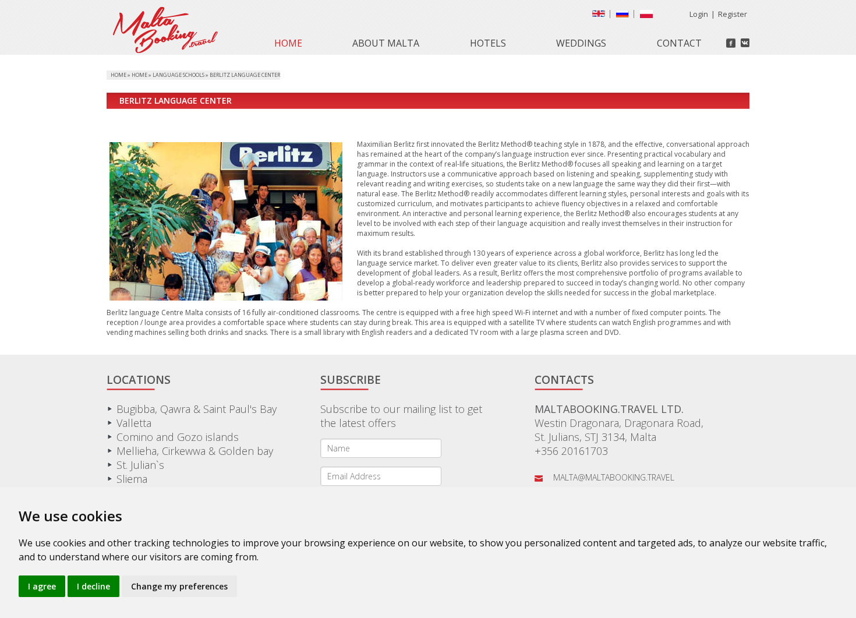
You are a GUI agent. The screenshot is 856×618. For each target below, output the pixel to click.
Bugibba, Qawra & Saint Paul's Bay (196, 409)
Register (732, 14)
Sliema (131, 479)
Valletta (133, 423)
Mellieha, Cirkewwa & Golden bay (194, 451)
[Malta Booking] (162, 49)
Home (288, 43)
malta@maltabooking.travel (613, 477)
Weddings (581, 43)
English (601, 16)
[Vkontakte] (745, 42)
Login (698, 14)
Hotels (488, 43)
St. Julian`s (140, 465)
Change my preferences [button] (179, 586)
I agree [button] (42, 586)
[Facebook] (730, 43)
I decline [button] (93, 586)
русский (625, 16)
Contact (679, 43)
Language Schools (178, 75)
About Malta (385, 43)
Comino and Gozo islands (177, 437)
